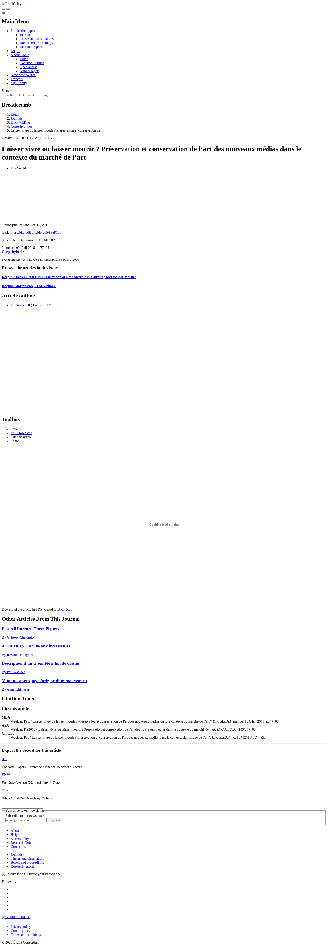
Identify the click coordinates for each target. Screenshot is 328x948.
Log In (15, 51)
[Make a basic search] (3, 9)
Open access (28, 67)
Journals (25, 35)
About (24, 55)
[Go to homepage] (12, 4)
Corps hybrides (21, 126)
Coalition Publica (32, 63)
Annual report (29, 71)
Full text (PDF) (21, 305)
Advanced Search (23, 75)
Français (17, 79)
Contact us (18, 847)
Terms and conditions (26, 935)
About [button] (15, 55)
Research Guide (22, 843)
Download (64, 609)
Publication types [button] (23, 31)
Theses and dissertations (37, 39)
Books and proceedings (36, 43)
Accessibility (20, 839)
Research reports (31, 47)
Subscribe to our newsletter (24, 816)
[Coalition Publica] (16, 917)
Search (6, 90)
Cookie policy (21, 931)
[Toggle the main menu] (3, 13)
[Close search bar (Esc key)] (8, 9)
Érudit (24, 59)
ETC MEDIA (20, 122)
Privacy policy (21, 927)
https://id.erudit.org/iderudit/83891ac (35, 232)
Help (14, 835)
